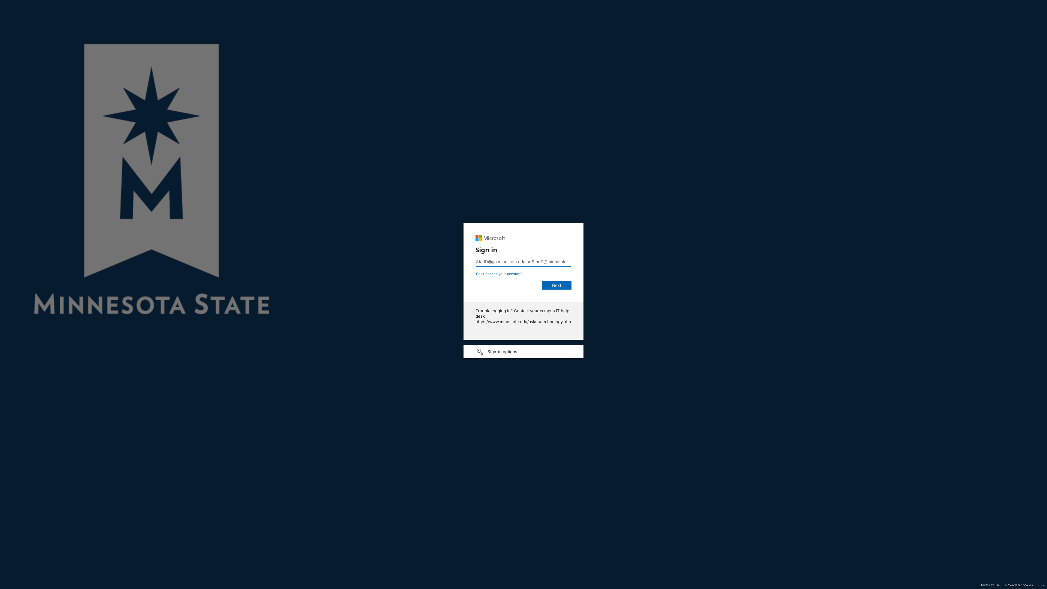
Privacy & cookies (1019, 585)
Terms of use (990, 585)
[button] (523, 351)
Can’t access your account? (499, 274)
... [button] (1041, 584)
